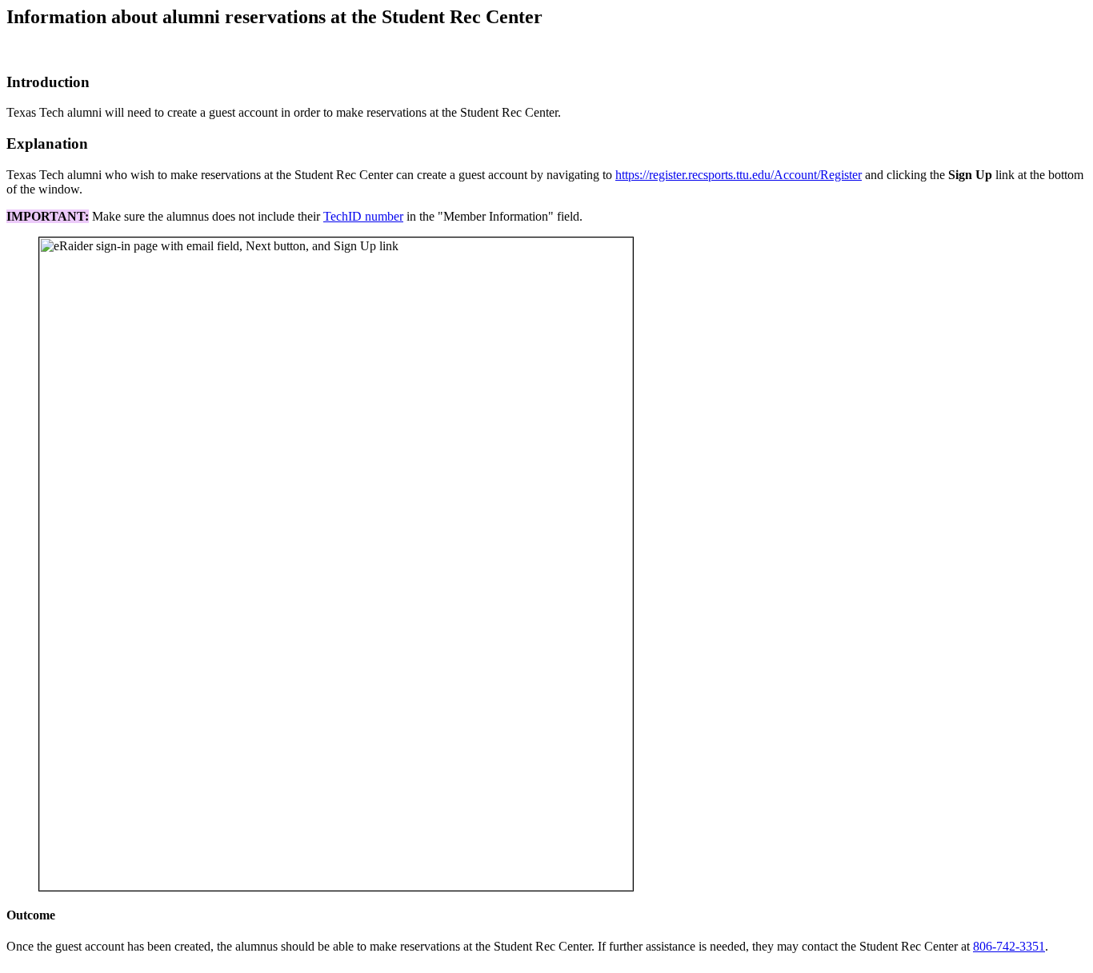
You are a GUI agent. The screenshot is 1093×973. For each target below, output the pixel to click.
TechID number (363, 216)
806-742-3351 (1009, 946)
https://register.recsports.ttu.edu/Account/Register (738, 174)
